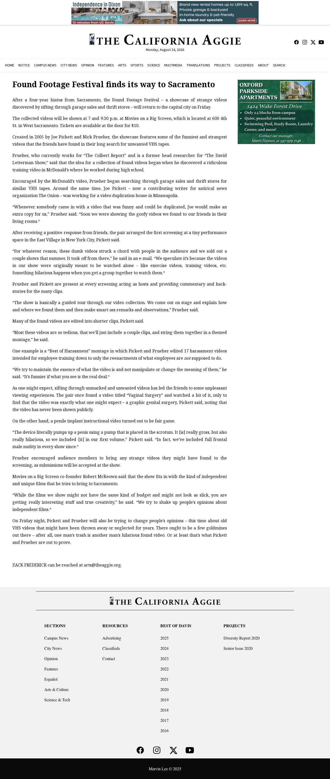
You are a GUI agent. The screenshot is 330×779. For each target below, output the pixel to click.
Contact (108, 658)
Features (51, 668)
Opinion (51, 658)
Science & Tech (57, 699)
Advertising (111, 638)
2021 (164, 679)
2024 (164, 648)
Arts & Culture (56, 689)
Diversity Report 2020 (242, 638)
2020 (164, 689)
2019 (164, 699)
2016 (164, 730)
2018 (164, 710)
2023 (164, 658)
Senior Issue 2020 (238, 648)
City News (53, 648)
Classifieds (111, 648)
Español (50, 679)
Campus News (56, 638)
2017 (164, 720)
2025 (164, 638)
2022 (164, 668)
